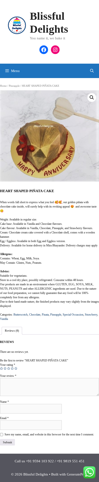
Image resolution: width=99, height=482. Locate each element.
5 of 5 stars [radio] (15, 368)
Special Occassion (73, 314)
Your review (8, 376)
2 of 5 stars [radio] (5, 368)
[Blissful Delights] (17, 25)
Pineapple (14, 85)
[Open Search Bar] (92, 71)
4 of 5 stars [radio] (12, 368)
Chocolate (34, 314)
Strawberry (91, 314)
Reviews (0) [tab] (12, 330)
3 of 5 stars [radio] (8, 368)
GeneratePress (77, 474)
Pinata (45, 314)
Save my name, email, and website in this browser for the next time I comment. (49, 434)
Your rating (7, 364)
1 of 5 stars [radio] (1, 368)
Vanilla (4, 319)
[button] (91, 97)
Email (4, 418)
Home (3, 85)
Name (4, 401)
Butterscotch (20, 314)
